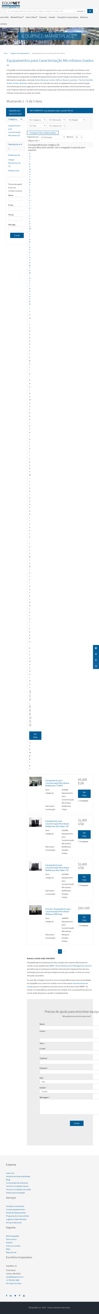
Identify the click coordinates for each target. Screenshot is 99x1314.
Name (10, 195)
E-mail (42, 1048)
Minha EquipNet (12, 1236)
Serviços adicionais (14, 1222)
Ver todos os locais (13, 1283)
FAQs (8, 1249)
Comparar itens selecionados (43, 132)
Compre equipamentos (15, 1209)
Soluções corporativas (15, 1206)
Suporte (9, 1242)
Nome (42, 1024)
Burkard (23, 83)
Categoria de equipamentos (19, 53)
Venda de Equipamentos (16, 1212)
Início (6, 53)
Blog (8, 1179)
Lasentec (73, 80)
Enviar (17, 235)
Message (11, 224)
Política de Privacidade (15, 1192)
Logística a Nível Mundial (16, 1219)
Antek (37, 80)
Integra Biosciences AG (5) (14, 162)
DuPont (59, 80)
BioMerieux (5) (14, 155)
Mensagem (44, 1097)
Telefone (43, 1058)
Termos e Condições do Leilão (18, 1189)
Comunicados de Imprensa (17, 1183)
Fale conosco (11, 1239)
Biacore (66, 80)
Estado (42, 1087)
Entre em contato (13, 1246)
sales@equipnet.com (14, 1277)
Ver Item (35, 736)
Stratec (16, 83)
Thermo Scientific (85, 80)
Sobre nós (10, 1173)
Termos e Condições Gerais (17, 1186)
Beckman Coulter (48, 80)
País (41, 1078)
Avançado (80, 11)
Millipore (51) (13, 170)
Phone (11, 215)
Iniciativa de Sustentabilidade (18, 1176)
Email (10, 205)
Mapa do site (11, 1252)
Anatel (9, 83)
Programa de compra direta (17, 1216)
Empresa (43, 1068)
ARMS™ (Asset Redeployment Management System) (70, 966)
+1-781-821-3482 (12, 1280)
